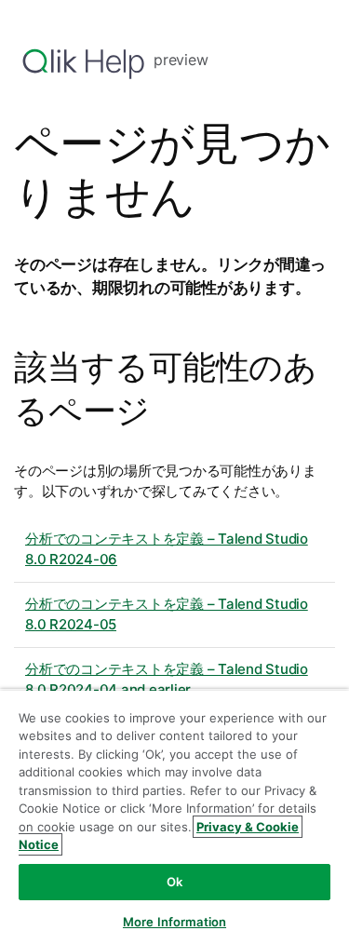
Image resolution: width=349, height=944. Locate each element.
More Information (174, 921)
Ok (174, 881)
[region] (174, 816)
